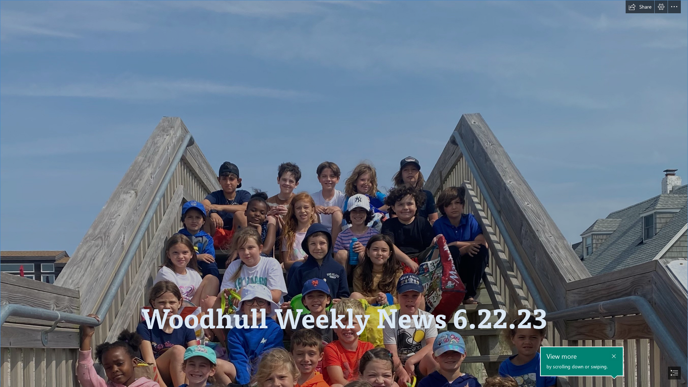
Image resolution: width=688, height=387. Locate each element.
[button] (640, 6)
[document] (344, 193)
